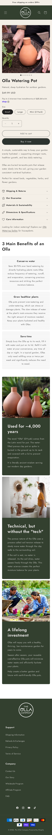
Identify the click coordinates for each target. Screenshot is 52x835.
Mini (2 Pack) (36, 112)
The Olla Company (22, 830)
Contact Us (10, 771)
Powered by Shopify (36, 830)
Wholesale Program (14, 783)
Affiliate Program (13, 789)
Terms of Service (13, 753)
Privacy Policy (12, 747)
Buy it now (26, 141)
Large (20, 112)
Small (7, 112)
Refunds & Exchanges (15, 741)
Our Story (10, 777)
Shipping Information (15, 734)
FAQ (7, 796)
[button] (5, 13)
